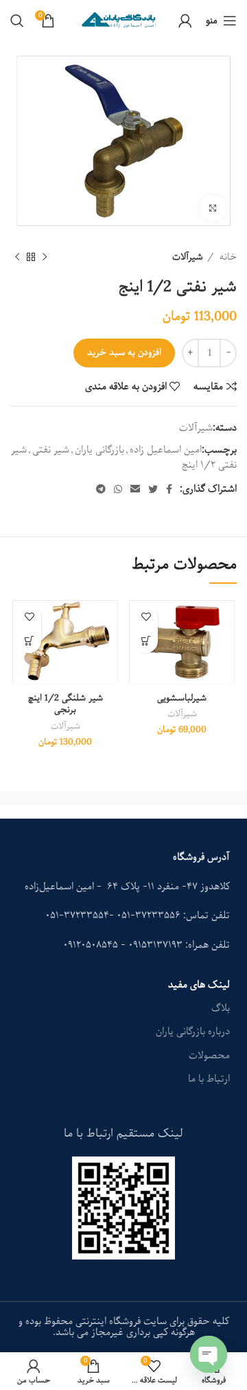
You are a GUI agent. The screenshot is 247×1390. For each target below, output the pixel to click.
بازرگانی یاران (99, 450)
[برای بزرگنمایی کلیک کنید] (212, 208)
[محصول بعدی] (17, 257)
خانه (227, 257)
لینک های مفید (199, 985)
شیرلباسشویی (182, 698)
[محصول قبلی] (44, 257)
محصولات (209, 1055)
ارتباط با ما (209, 1079)
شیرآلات (187, 257)
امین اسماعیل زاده (166, 450)
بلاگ (220, 1008)
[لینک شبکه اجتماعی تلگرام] (101, 489)
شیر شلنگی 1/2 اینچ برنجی (65, 704)
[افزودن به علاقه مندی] (146, 617)
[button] (146, 641)
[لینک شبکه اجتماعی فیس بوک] (169, 489)
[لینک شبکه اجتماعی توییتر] (153, 489)
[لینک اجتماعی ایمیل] (135, 489)
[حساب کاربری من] (185, 20)
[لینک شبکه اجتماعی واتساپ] (118, 489)
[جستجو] (17, 20)
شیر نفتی (50, 450)
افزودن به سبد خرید (124, 353)
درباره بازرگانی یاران (193, 1031)
